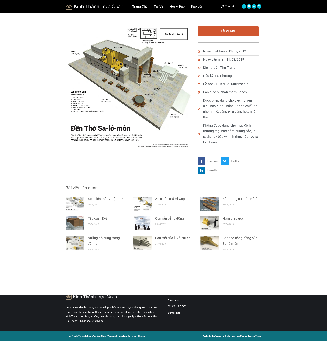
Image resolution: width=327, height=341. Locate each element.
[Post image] (75, 204)
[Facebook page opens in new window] (244, 6)
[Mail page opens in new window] (254, 6)
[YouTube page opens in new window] (249, 6)
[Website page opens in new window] (259, 6)
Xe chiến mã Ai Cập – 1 (173, 199)
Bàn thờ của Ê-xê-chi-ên (173, 238)
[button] (209, 161)
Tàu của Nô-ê (98, 218)
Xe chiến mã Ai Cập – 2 (105, 199)
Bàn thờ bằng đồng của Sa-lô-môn (240, 241)
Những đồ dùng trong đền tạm (104, 241)
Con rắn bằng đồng (169, 218)
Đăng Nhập (174, 312)
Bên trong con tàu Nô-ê (240, 199)
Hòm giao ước (233, 218)
